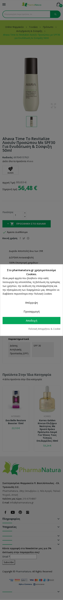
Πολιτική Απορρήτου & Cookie (44, 328)
